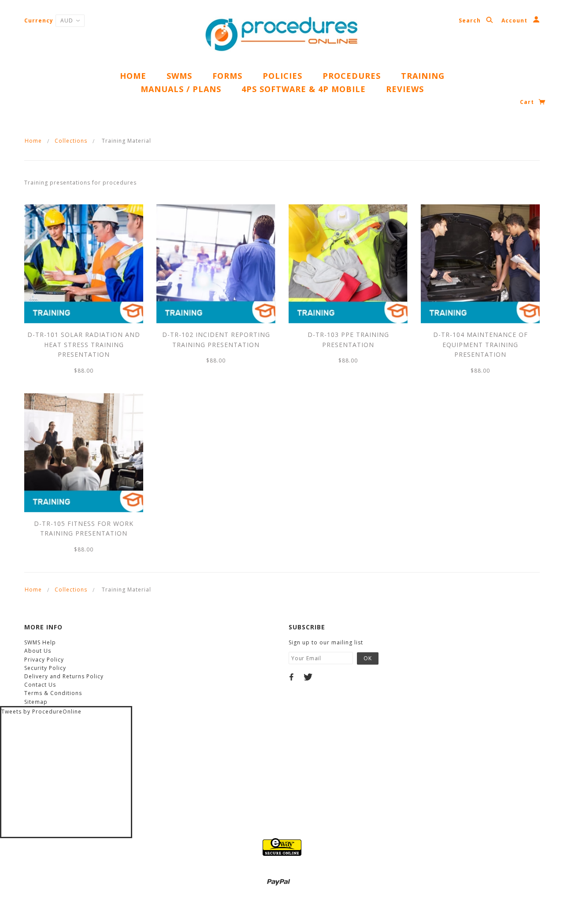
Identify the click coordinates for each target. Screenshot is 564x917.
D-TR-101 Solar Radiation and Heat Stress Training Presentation (83, 344)
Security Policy (45, 668)
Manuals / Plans (181, 89)
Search (470, 20)
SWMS (179, 75)
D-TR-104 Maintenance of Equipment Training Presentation (480, 344)
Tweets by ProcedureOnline (41, 711)
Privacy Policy (44, 659)
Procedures (352, 75)
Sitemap (36, 702)
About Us (37, 650)
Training (423, 75)
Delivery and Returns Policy (64, 676)
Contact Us (40, 684)
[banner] (282, 35)
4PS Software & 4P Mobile (303, 89)
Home (133, 75)
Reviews (405, 89)
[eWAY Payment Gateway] (282, 846)
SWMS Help (40, 642)
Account (515, 20)
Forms (227, 75)
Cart (528, 102)
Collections (71, 140)
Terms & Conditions (53, 693)
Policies (282, 75)
